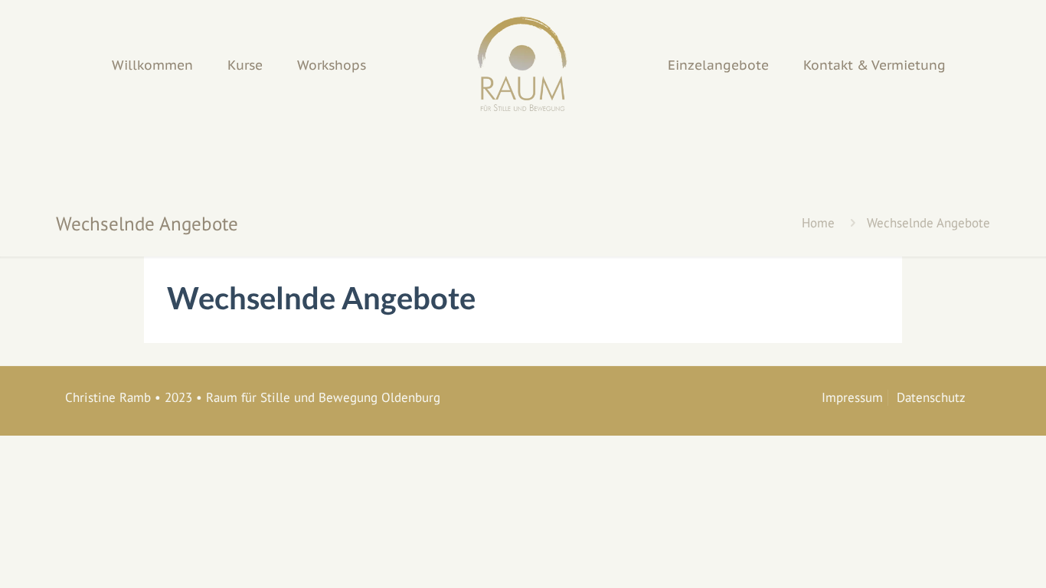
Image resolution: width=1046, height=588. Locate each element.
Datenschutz (931, 397)
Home (818, 222)
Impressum (852, 397)
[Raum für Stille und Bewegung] (523, 65)
